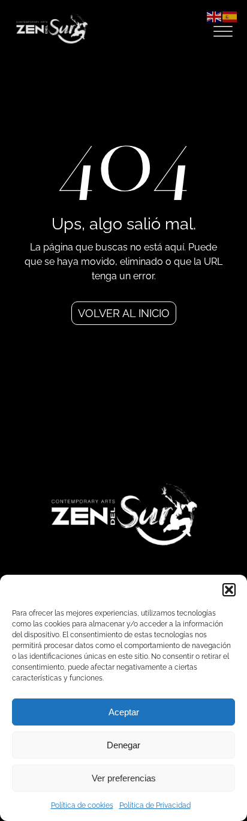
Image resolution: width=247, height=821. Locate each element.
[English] (214, 16)
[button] (229, 590)
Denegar (123, 745)
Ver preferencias (124, 778)
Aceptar (124, 712)
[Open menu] (223, 32)
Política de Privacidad (155, 805)
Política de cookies (82, 805)
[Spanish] (230, 16)
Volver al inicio (124, 313)
